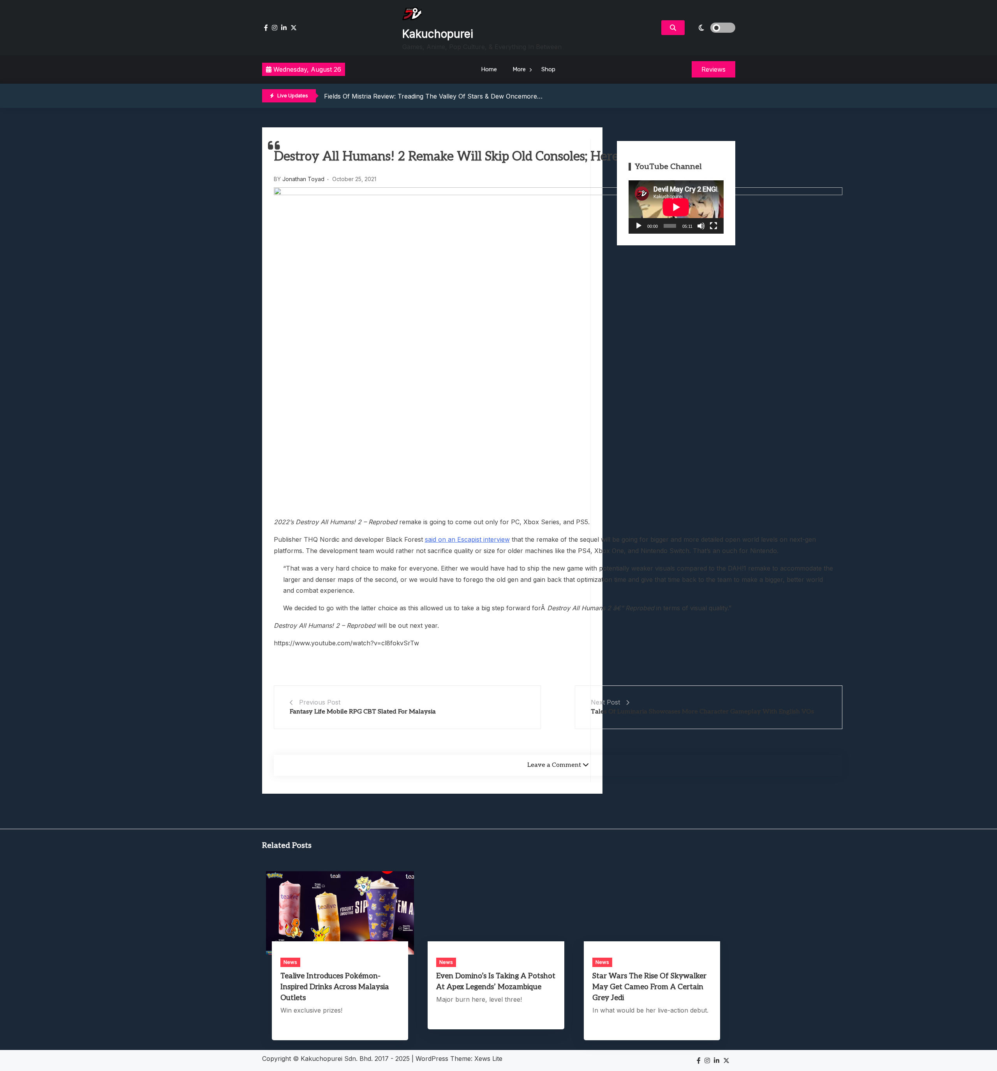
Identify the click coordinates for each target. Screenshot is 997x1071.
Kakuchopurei (437, 34)
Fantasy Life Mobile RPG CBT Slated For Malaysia (363, 711)
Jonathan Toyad (303, 179)
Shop (548, 69)
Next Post (605, 702)
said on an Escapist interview (467, 539)
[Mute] (701, 226)
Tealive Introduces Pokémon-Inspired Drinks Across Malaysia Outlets (334, 987)
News (290, 962)
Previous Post (319, 702)
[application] (676, 207)
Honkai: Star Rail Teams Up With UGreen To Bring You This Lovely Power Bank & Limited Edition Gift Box (480, 96)
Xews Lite (488, 1058)
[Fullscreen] (713, 226)
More (519, 69)
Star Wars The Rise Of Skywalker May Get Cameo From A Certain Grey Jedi (649, 987)
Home (489, 69)
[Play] (639, 226)
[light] (712, 28)
